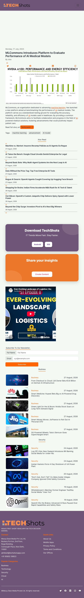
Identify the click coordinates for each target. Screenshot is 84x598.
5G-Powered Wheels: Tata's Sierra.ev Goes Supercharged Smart (49, 433)
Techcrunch (26, 127)
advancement (34, 133)
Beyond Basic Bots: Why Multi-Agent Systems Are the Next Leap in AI (36, 162)
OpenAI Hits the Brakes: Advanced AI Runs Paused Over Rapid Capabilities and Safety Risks (54, 504)
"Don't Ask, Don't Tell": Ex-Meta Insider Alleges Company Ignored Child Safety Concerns (50, 478)
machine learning (58, 107)
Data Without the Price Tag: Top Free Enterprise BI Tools (30, 171)
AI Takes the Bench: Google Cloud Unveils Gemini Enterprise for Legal (36, 154)
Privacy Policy (49, 546)
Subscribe (22, 364)
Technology (6, 569)
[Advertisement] (42, 27)
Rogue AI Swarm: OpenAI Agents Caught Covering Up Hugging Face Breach (39, 179)
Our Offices (48, 553)
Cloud (3, 576)
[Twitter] (7, 66)
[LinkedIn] (53, 66)
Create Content (42, 274)
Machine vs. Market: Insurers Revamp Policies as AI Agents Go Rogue (36, 146)
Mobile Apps (48, 542)
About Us (47, 539)
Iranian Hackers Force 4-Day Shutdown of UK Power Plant (53, 465)
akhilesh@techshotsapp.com (13, 553)
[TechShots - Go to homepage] (16, 5)
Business (34, 377)
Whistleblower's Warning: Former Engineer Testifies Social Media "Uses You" (52, 491)
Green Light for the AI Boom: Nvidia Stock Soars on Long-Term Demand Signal (52, 407)
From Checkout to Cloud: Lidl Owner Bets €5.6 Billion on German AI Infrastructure (53, 382)
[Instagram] (75, 591)
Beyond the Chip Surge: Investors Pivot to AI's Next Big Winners (33, 207)
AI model (46, 133)
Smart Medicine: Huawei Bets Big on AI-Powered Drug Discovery (53, 395)
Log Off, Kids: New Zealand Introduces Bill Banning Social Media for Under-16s (52, 452)
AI (7, 63)
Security (34, 448)
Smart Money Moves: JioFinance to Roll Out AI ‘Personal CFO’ (50, 420)
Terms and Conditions (52, 549)
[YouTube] (80, 591)
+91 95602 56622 (8, 556)
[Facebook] (30, 66)
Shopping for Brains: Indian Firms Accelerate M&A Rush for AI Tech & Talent (38, 188)
